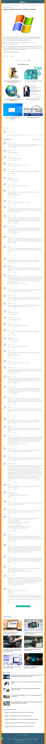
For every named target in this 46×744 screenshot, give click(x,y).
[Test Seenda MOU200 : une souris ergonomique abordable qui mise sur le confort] (6, 690)
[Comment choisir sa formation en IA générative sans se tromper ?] (33, 659)
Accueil (4, 5)
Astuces (9, 5)
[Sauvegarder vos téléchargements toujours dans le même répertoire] (12, 73)
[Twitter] (21, 735)
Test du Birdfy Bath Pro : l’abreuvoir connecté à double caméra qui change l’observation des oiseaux (26, 702)
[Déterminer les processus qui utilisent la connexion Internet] (12, 91)
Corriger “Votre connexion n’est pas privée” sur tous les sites (19, 712)
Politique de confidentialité (33, 739)
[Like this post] (25, 60)
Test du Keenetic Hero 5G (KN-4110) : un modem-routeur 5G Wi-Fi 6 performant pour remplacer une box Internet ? (27, 676)
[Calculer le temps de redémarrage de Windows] (12, 109)
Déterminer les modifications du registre (33, 80)
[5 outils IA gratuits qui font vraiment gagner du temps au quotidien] (12, 659)
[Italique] (10, 135)
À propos (10, 739)
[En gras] (8, 135)
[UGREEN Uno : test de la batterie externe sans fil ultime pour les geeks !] (6, 683)
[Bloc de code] (19, 135)
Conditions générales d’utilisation (19, 739)
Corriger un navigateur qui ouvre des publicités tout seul (18, 715)
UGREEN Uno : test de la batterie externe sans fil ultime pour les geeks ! (26, 682)
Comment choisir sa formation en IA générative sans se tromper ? (31, 667)
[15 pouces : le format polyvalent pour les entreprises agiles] (33, 642)
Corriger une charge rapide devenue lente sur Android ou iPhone (20, 722)
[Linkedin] (24, 735)
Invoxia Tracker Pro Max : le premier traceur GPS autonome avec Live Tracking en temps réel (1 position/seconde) (12, 650)
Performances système (16, 5)
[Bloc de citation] (18, 135)
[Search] (41, 1)
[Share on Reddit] (28, 60)
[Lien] (21, 135)
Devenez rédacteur (20, 740)
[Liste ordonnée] (14, 135)
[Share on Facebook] (26, 60)
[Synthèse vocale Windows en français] (33, 91)
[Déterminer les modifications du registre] (33, 73)
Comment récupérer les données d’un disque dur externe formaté (11, 633)
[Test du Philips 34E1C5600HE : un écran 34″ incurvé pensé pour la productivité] (6, 697)
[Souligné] (11, 135)
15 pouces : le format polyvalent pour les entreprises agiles (32, 650)
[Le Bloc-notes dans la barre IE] (33, 109)
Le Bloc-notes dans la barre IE (33, 117)
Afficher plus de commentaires (23, 606)
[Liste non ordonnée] (16, 135)
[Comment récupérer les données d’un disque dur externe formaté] (12, 625)
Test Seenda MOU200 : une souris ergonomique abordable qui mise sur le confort (25, 689)
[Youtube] (26, 735)
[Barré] (13, 135)
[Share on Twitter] (27, 60)
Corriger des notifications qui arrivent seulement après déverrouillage (21, 719)
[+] (24, 135)
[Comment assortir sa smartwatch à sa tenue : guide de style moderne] (33, 625)
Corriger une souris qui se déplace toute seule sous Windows (19, 726)
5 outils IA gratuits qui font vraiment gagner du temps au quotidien (12, 667)
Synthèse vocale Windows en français (33, 99)
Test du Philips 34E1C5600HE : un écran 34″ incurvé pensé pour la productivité (26, 696)
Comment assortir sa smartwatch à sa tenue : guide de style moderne (33, 633)
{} (22, 135)
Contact (27, 740)
